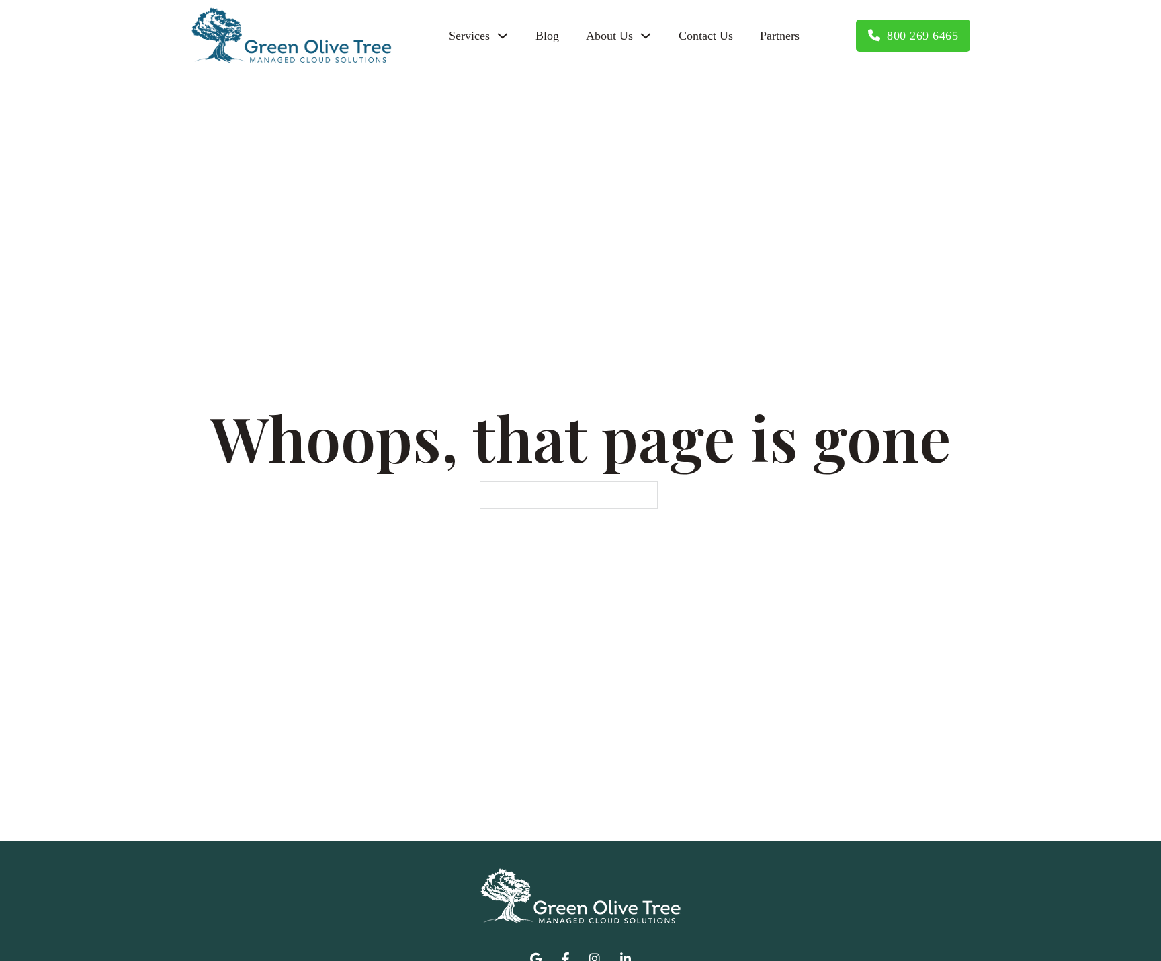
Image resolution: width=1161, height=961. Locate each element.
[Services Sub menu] (503, 36)
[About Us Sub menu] (646, 36)
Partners (780, 35)
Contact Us (706, 35)
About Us (609, 35)
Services (469, 35)
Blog (547, 35)
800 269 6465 (922, 35)
